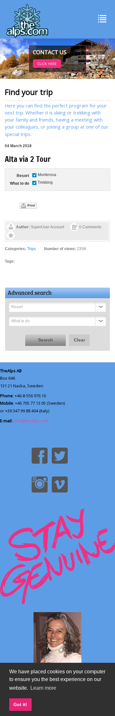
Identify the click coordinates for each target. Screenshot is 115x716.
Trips (31, 249)
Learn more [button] (43, 688)
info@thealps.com (31, 421)
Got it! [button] (20, 704)
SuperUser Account (47, 227)
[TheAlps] (27, 19)
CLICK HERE (47, 63)
